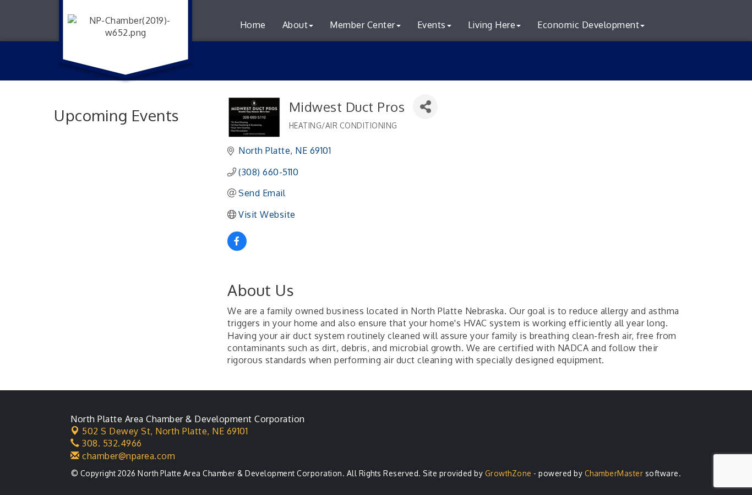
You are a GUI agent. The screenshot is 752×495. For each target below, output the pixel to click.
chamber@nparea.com (127, 455)
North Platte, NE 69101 (165, 431)
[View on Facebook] (237, 247)
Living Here (492, 24)
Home (253, 24)
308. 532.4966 (111, 443)
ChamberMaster (614, 473)
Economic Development (588, 24)
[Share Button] (425, 106)
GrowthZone (508, 473)
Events (431, 24)
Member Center (362, 24)
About (295, 24)
